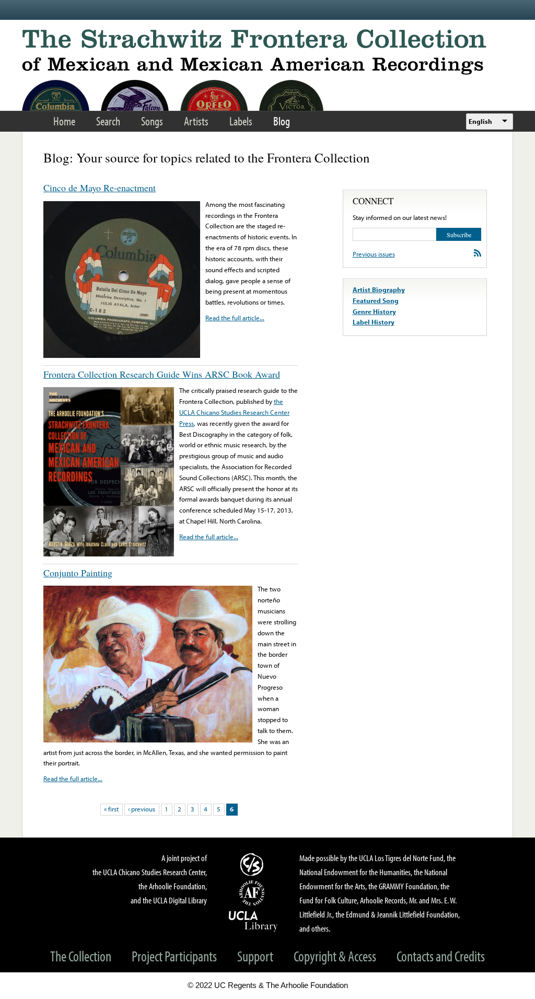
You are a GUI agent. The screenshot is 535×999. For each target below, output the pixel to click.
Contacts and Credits (441, 956)
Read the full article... (234, 317)
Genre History (374, 311)
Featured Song (376, 300)
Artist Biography (379, 289)
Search (108, 121)
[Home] (267, 52)
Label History (373, 322)
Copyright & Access (335, 956)
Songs (152, 121)
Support (255, 956)
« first (111, 809)
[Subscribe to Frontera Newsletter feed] (477, 253)
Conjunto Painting (77, 572)
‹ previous (141, 809)
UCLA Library (253, 920)
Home (64, 121)
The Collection (80, 956)
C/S (253, 864)
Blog (281, 121)
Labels (240, 121)
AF (253, 893)
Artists (196, 121)
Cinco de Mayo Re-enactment (99, 187)
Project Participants (174, 956)
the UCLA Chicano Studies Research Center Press (234, 412)
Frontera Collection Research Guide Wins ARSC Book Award (161, 374)
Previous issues (374, 254)
